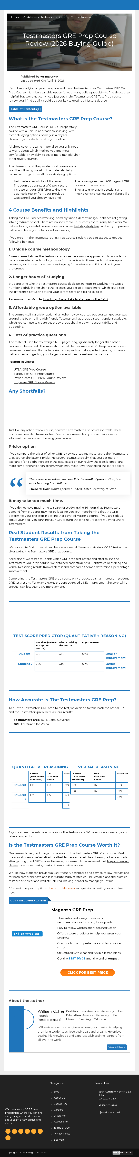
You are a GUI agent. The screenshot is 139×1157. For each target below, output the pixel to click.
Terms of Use (62, 1127)
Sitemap (59, 1139)
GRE (118, 283)
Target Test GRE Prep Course (34, 373)
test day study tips (86, 226)
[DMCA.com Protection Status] (123, 1152)
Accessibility (61, 1121)
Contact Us (60, 1103)
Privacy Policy (62, 1133)
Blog (56, 1091)
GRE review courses (69, 453)
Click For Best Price (87, 973)
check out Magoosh (61, 888)
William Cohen (49, 76)
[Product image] (27, 948)
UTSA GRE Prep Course (30, 369)
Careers (58, 1109)
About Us (59, 1097)
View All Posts (116, 1047)
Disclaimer (60, 1115)
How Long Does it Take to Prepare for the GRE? (75, 299)
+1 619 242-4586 (108, 1105)
